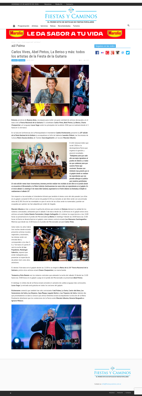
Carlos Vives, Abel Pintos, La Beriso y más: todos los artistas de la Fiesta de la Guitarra (48, 54)
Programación (23, 26)
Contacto (69, 4)
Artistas (35, 26)
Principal (21, 60)
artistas (14, 60)
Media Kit (58, 4)
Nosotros (47, 4)
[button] (128, 25)
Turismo (76, 26)
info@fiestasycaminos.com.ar (111, 384)
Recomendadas (64, 26)
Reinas (53, 26)
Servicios (44, 26)
